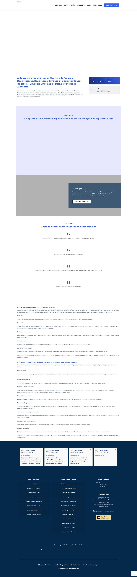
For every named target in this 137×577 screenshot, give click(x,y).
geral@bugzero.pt (104, 91)
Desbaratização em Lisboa (68, 484)
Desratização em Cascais (69, 532)
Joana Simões (104, 450)
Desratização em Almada (68, 519)
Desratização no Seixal (68, 523)
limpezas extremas (76, 152)
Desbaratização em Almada (68, 492)
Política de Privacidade (79, 565)
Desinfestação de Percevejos (34, 501)
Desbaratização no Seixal (68, 497)
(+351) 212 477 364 (104, 81)
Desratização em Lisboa (68, 510)
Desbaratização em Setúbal (68, 488)
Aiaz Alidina (78, 450)
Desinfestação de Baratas (34, 497)
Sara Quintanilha (30, 450)
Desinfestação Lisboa (34, 484)
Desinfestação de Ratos (33, 510)
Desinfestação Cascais (33, 488)
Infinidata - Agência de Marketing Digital (68, 568)
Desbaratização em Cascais (68, 505)
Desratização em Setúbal (68, 514)
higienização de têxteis (105, 156)
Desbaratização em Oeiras (68, 501)
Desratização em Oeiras (68, 527)
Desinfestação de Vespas (34, 514)
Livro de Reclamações (93, 565)
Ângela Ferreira (54, 450)
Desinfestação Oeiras (34, 492)
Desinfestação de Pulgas (33, 505)
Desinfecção (23, 146)
